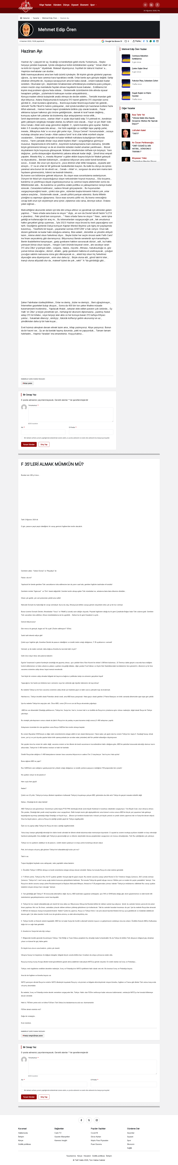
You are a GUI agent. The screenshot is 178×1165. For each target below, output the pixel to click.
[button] (151, 4)
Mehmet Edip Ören (57, 29)
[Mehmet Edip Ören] (26, 29)
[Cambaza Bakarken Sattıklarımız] (140, 59)
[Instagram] (97, 1120)
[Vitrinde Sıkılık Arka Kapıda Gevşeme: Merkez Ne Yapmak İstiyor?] (140, 119)
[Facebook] (81, 1120)
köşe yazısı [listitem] (27, 383)
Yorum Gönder (29, 444)
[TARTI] (140, 133)
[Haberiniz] (25, 6)
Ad (23, 427)
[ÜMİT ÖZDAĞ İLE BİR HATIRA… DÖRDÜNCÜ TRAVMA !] (140, 147)
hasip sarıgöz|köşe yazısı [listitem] (33, 1036)
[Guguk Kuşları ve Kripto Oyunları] (140, 96)
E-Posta (72, 427)
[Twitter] (89, 1120)
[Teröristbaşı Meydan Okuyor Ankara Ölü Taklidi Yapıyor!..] (140, 161)
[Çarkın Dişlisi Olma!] (140, 71)
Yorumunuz (33, 405)
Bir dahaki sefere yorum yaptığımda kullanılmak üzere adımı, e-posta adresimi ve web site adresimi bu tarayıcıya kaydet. (67, 438)
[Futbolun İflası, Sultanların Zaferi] (140, 83)
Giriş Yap (44, 444)
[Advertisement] (67, 282)
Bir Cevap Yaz (29, 394)
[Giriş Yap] (157, 4)
